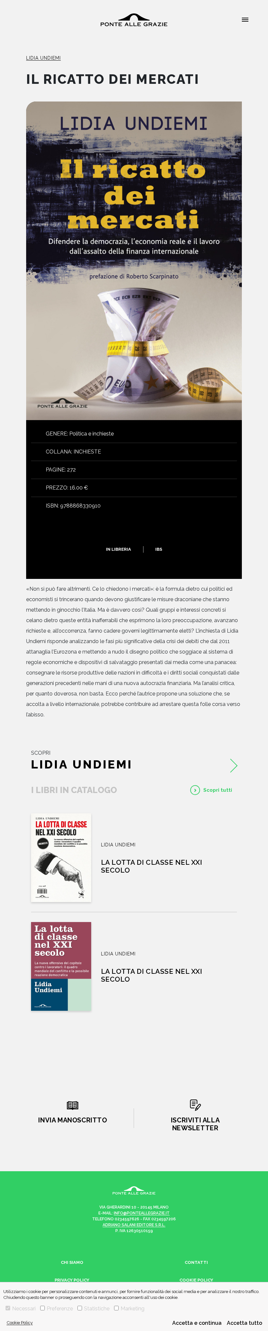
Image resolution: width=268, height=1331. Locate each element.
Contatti (196, 1262)
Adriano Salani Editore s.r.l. (134, 1225)
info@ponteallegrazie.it (142, 1213)
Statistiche (96, 1308)
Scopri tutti (217, 790)
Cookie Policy (20, 1322)
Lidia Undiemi (43, 58)
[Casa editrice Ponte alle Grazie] (134, 19)
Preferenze (60, 1308)
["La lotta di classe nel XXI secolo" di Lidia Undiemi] (61, 857)
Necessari (24, 1308)
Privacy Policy (72, 1280)
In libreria (118, 549)
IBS (158, 549)
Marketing (132, 1308)
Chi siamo (72, 1262)
